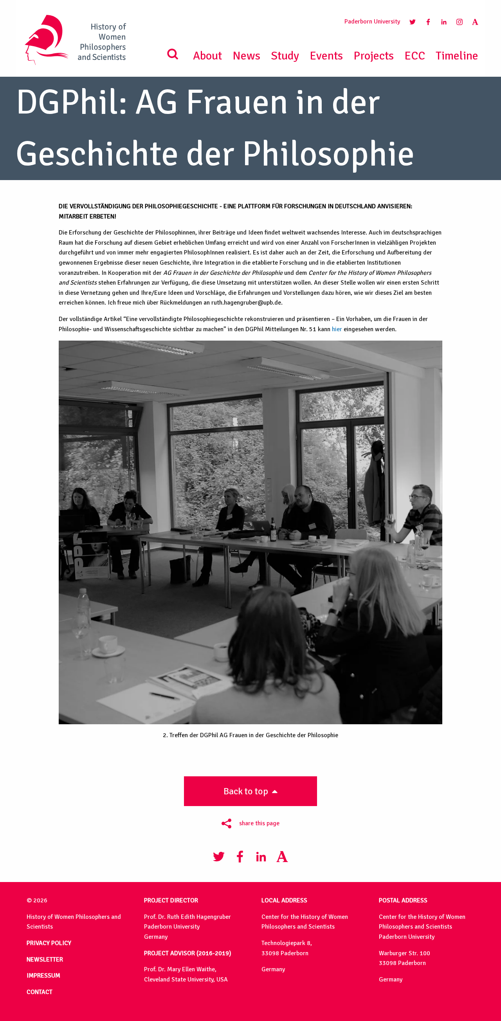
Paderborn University (372, 21)
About (207, 56)
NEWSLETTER (45, 959)
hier (337, 329)
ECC (414, 56)
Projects (373, 56)
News (246, 56)
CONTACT (39, 992)
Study (285, 56)
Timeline (457, 56)
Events (326, 56)
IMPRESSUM (43, 976)
